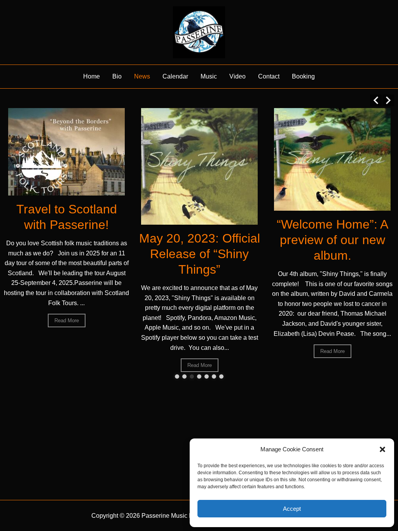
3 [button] (191, 376)
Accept (292, 508)
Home (91, 76)
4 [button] (199, 376)
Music (209, 76)
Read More (66, 320)
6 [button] (213, 376)
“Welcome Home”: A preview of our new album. (332, 239)
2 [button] (184, 376)
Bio (117, 76)
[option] (66, 217)
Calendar (175, 76)
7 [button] (221, 376)
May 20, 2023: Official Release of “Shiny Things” (199, 253)
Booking (303, 76)
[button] (382, 449)
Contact (268, 76)
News (142, 76)
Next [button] (388, 100)
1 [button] (177, 376)
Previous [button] (376, 100)
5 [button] (206, 376)
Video (237, 76)
